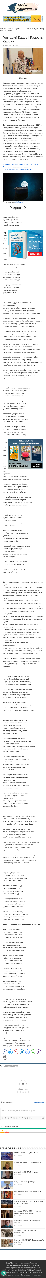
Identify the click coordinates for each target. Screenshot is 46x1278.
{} (28, 1118)
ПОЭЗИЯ (26, 29)
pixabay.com (20, 202)
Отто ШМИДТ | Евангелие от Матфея (27, 1191)
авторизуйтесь (39, 1102)
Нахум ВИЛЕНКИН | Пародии (24, 1182)
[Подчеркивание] (8, 1117)
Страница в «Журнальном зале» (15, 164)
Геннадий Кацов (12, 1066)
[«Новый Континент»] (23, 7)
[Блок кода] (22, 1117)
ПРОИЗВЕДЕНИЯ (14, 29)
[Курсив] (5, 1117)
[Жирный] (2, 1117)
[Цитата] (19, 1117)
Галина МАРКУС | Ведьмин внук (26, 1153)
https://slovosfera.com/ (11, 169)
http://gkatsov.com (26, 169)
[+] (30, 1118)
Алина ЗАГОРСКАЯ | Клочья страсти (27, 1162)
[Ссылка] (25, 1117)
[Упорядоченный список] (13, 1117)
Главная (3, 29)
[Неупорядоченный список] (16, 1117)
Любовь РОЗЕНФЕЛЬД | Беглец (26, 1172)
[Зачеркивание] (11, 1117)
